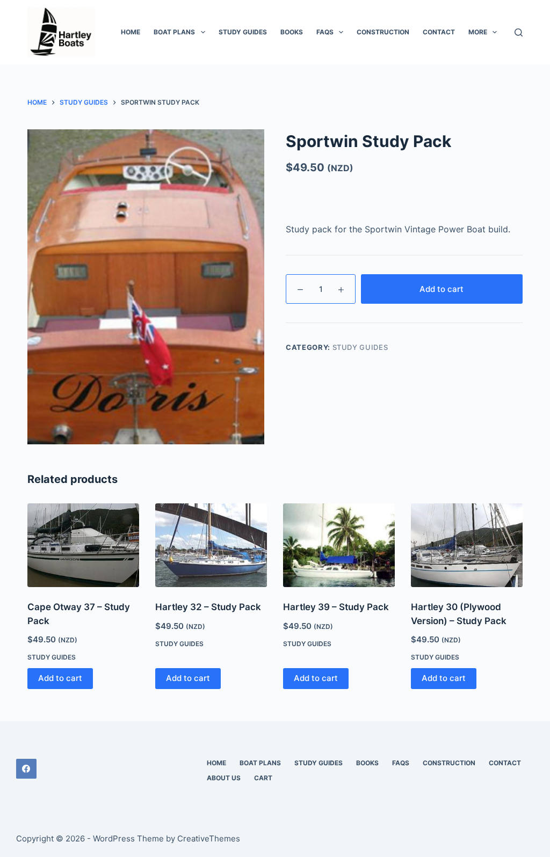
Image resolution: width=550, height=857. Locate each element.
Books (291, 32)
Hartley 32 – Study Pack (208, 607)
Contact (439, 32)
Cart (263, 778)
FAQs (325, 32)
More (477, 32)
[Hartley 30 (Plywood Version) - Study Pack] (467, 545)
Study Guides (243, 32)
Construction (383, 32)
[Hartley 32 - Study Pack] (211, 545)
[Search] (519, 32)
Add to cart (441, 289)
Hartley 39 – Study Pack (336, 607)
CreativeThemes (208, 838)
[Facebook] (26, 769)
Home (130, 32)
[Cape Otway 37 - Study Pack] (83, 545)
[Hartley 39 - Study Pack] (339, 545)
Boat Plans (174, 32)
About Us (224, 778)
